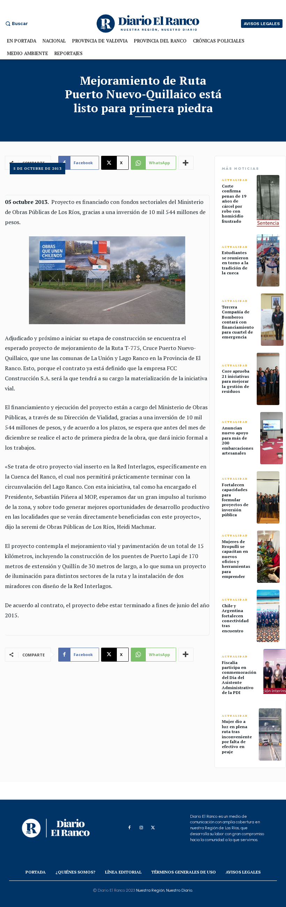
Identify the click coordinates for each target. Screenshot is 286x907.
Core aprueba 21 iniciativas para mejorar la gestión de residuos (235, 381)
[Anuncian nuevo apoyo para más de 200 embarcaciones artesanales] (271, 438)
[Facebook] (129, 828)
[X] (153, 828)
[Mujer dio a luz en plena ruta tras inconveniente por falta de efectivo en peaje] (270, 734)
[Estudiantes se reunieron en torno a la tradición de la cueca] (268, 260)
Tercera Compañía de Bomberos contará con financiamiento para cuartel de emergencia (238, 322)
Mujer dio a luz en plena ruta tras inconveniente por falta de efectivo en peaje (237, 736)
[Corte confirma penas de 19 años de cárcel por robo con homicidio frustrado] (268, 201)
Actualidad (235, 180)
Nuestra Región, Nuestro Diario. (164, 890)
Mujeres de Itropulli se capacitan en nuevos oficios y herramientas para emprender (236, 559)
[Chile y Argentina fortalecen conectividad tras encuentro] (268, 616)
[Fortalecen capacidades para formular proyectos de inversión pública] (268, 497)
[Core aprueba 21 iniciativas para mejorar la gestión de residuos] (268, 379)
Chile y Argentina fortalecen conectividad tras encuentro (235, 618)
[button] (15, 23)
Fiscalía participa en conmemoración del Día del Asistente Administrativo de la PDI (239, 677)
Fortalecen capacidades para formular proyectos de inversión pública (235, 499)
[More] (186, 655)
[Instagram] (141, 828)
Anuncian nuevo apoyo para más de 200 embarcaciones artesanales (237, 440)
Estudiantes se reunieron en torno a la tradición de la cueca (235, 262)
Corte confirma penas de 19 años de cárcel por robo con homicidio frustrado (234, 203)
